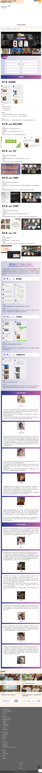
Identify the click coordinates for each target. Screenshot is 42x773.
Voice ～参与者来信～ (6, 753)
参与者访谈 (4, 752)
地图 (21, 765)
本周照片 (4, 755)
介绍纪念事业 (4, 713)
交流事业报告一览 (5, 745)
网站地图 (21, 768)
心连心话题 (4, 758)
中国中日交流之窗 (5, 732)
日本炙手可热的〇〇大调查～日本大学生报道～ (9, 747)
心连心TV (4, 727)
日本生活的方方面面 (5, 724)
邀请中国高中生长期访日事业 (7, 719)
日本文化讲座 (4, 737)
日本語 (36, 0)
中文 (39, 0)
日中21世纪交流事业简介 (6, 709)
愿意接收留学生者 (5, 729)
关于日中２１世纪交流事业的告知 (7, 711)
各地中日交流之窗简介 (6, 734)
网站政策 (21, 763)
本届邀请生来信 (5, 721)
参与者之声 (4, 750)
